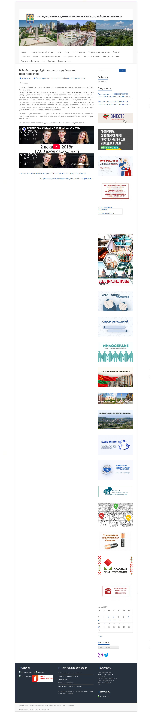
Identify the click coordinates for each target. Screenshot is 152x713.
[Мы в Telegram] (105, 657)
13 (114, 620)
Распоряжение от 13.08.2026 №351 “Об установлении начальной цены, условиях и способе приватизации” (114, 103)
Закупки (116, 52)
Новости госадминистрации (75, 78)
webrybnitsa (26, 78)
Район (67, 52)
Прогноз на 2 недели (106, 213)
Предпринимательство (71, 57)
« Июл (100, 636)
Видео (35, 57)
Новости (24, 52)
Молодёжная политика (111, 57)
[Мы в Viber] (100, 657)
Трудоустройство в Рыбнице (68, 676)
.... (98, 108)
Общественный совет (92, 57)
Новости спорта (64, 61)
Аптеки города (63, 679)
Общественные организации (99, 52)
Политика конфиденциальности (32, 61)
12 (109, 620)
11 (104, 620)
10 (99, 620)
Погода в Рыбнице (105, 207)
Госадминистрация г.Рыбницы (42, 52)
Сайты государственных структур (69, 673)
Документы (25, 57)
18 (104, 624)
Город (59, 52)
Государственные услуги (50, 57)
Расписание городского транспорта (70, 686)
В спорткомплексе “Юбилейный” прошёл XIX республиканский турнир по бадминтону (52, 174)
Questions (51, 61)
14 (119, 620)
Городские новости (49, 78)
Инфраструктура (78, 52)
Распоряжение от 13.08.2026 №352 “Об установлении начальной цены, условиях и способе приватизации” (114, 95)
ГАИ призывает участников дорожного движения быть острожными (66, 179)
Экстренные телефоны (66, 683)
